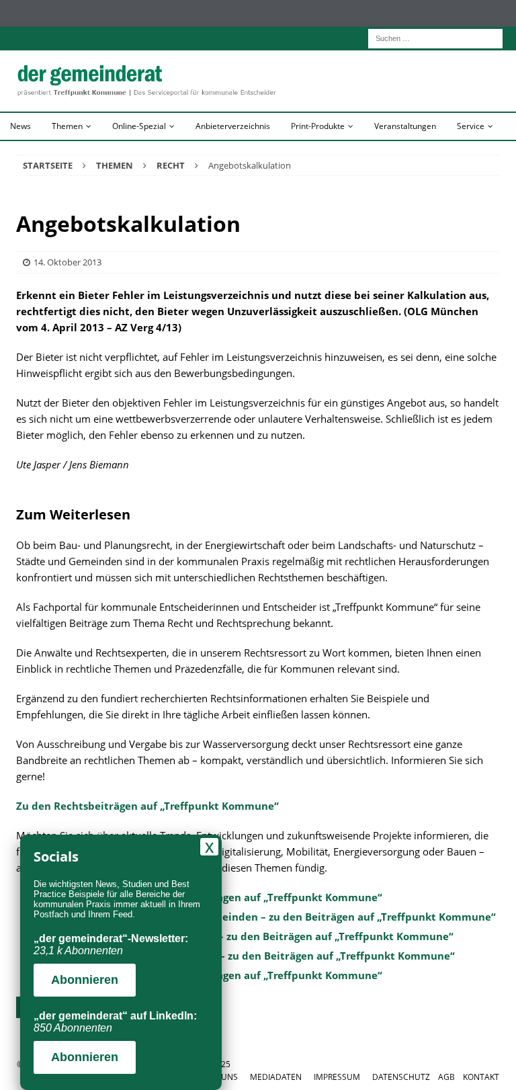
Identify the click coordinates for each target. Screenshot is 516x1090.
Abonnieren (84, 980)
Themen (67, 126)
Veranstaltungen (405, 126)
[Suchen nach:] (435, 37)
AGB (446, 1077)
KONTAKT (481, 1077)
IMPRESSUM (337, 1077)
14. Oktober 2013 (67, 262)
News (20, 126)
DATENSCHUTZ (401, 1077)
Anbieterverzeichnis (233, 126)
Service (470, 126)
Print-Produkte (318, 126)
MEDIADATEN (276, 1077)
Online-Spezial (139, 126)
